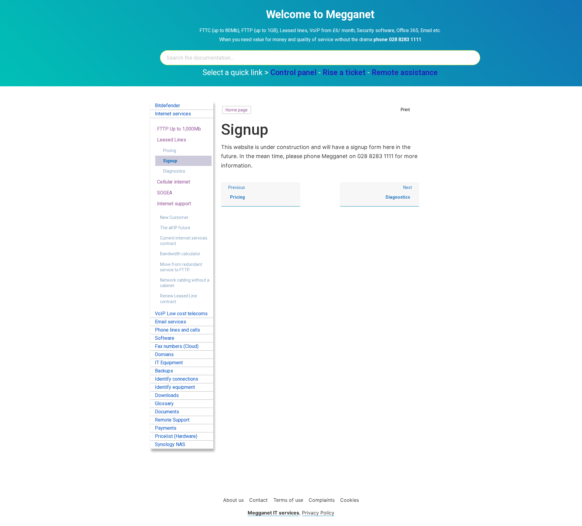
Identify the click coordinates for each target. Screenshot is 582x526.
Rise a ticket (344, 72)
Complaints (322, 500)
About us (233, 500)
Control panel (293, 72)
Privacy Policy (318, 513)
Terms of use (288, 500)
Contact (258, 500)
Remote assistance (405, 72)
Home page (237, 110)
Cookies (349, 500)
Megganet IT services (273, 513)
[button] (408, 110)
